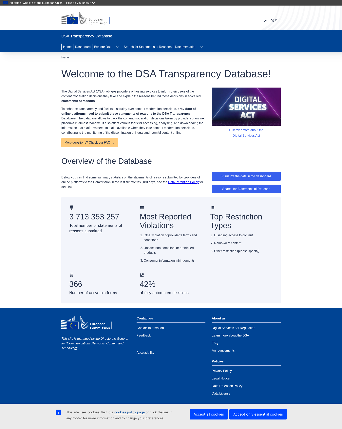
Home (67, 47)
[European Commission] (88, 18)
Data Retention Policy (183, 182)
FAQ (215, 343)
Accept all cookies (209, 414)
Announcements (223, 350)
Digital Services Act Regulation (233, 328)
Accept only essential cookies (258, 414)
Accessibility (145, 352)
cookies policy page (129, 412)
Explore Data (103, 47)
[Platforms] (201, 47)
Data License (221, 393)
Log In (273, 20)
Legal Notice (221, 378)
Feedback (144, 335)
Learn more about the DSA (230, 335)
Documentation (185, 47)
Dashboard (83, 47)
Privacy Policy (222, 371)
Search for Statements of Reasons (148, 47)
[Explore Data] (117, 47)
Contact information (150, 328)
